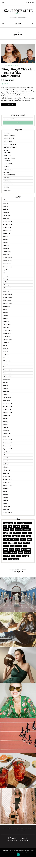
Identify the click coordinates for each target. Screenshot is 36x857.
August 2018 (6, 452)
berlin (5, 526)
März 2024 (6, 248)
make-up (26, 543)
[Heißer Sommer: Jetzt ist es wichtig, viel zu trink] (18, 770)
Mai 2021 (5, 352)
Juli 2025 (5, 200)
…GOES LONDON (9, 138)
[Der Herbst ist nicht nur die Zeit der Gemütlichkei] (18, 594)
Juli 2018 (5, 455)
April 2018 (5, 464)
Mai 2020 (5, 388)
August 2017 (6, 488)
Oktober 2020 (7, 373)
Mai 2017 (5, 497)
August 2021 (6, 342)
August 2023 (6, 270)
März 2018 (6, 467)
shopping (26, 549)
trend (25, 556)
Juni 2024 (5, 239)
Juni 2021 (5, 348)
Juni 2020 (5, 385)
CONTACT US (19, 829)
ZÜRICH (6, 187)
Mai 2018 (5, 461)
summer (27, 552)
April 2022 (5, 318)
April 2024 (6, 245)
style (20, 552)
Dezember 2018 (7, 440)
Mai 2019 (5, 424)
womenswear (13, 559)
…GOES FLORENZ (9, 135)
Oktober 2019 (7, 409)
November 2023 (7, 260)
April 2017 (5, 500)
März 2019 (6, 430)
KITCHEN (7, 166)
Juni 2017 (5, 494)
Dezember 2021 (7, 330)
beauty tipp (28, 523)
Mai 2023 (5, 279)
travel (18, 556)
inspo (28, 536)
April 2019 (6, 427)
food (24, 533)
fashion (7, 533)
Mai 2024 (5, 242)
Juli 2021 (5, 345)
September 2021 (7, 339)
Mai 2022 (5, 315)
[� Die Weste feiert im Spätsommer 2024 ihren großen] (18, 629)
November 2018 (7, 443)
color (12, 529)
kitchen (29, 539)
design (19, 530)
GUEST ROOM (8, 163)
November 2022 (7, 297)
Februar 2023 (6, 288)
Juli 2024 (5, 236)
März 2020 (6, 394)
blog (10, 526)
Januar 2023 (6, 291)
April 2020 (6, 391)
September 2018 (7, 449)
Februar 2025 (6, 215)
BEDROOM (7, 155)
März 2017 (6, 503)
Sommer (6, 552)
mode (12, 546)
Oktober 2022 (7, 300)
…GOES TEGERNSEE (10, 144)
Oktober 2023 (7, 264)
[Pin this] (7, 84)
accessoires (8, 523)
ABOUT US (10, 829)
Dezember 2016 (7, 512)
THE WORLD (6, 173)
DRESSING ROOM (10, 65)
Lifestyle (12, 543)
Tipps (13, 556)
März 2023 (6, 285)
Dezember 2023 (7, 257)
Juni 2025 (5, 203)
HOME (4, 829)
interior (16, 539)
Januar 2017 (6, 509)
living (20, 542)
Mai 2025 (5, 206)
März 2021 (6, 358)
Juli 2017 (5, 491)
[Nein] (34, 852)
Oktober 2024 (7, 227)
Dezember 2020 (7, 367)
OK (18, 854)
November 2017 (7, 479)
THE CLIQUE (6, 133)
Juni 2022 (5, 312)
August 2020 (6, 379)
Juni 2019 (5, 421)
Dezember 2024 (7, 221)
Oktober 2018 (7, 446)
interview (23, 539)
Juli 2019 (5, 418)
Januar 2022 (6, 327)
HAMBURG (7, 178)
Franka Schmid (10, 79)
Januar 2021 (6, 364)
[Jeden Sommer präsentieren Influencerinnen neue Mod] (18, 700)
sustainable (6, 555)
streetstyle (13, 552)
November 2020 (7, 370)
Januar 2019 (6, 436)
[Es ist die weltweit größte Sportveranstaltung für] (18, 735)
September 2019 (7, 412)
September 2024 (7, 230)
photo (11, 549)
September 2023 (7, 267)
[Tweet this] (5, 84)
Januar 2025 (6, 218)
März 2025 (6, 212)
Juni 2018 (5, 458)
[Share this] (2, 84)
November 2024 (7, 224)
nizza (25, 546)
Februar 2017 (6, 506)
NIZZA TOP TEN (8, 184)
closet (17, 526)
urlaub (5, 559)
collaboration (25, 526)
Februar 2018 (6, 470)
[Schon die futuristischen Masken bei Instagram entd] (18, 665)
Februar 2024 (7, 251)
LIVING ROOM (8, 170)
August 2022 (6, 306)
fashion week (17, 533)
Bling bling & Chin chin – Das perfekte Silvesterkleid (17, 72)
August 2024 (6, 233)
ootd (5, 549)
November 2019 (7, 406)
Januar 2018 (6, 473)
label (5, 542)
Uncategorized (7, 190)
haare (29, 532)
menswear (6, 546)
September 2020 (7, 376)
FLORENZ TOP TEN (9, 175)
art (14, 523)
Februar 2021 (6, 361)
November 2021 (7, 333)
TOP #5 (7, 160)
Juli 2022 (5, 309)
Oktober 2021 (6, 336)
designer (27, 529)
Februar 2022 (6, 324)
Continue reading (8, 104)
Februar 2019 (6, 433)
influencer (7, 536)
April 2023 (5, 282)
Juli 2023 (5, 273)
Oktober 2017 (6, 482)
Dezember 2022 (7, 294)
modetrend (18, 546)
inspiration (18, 536)
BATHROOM (7, 152)
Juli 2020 (5, 382)
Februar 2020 (7, 397)
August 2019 (6, 415)
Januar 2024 (6, 254)
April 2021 (5, 355)
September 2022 (7, 303)
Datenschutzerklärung (18, 831)
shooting (17, 549)
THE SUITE (17, 65)
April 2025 (5, 209)
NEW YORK (7, 181)
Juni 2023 (5, 276)
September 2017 (7, 485)
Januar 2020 (6, 400)
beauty (21, 523)
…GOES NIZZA (8, 141)
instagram (7, 539)
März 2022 (6, 321)
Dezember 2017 (7, 476)
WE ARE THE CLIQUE (10, 147)
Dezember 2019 (7, 403)
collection (6, 529)
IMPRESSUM (28, 829)
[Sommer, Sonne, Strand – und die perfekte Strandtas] (18, 806)
